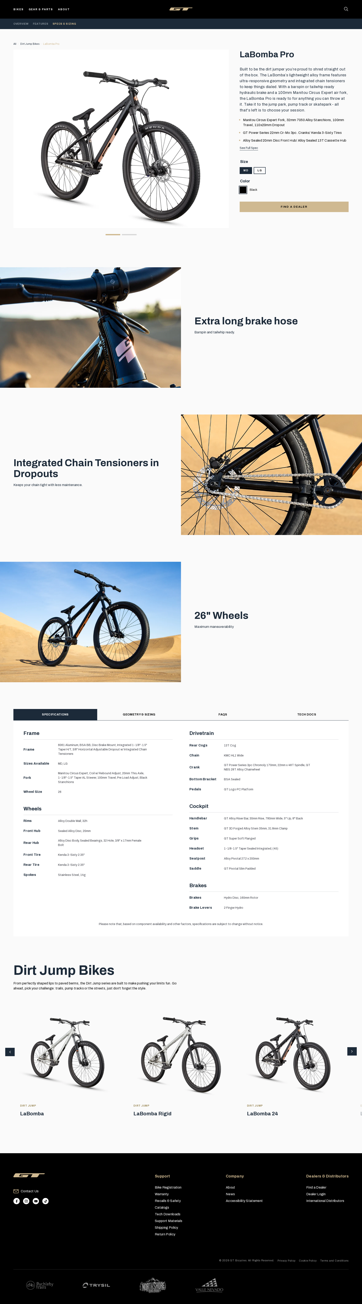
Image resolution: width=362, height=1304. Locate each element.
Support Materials (168, 1221)
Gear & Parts (41, 9)
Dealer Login (316, 1194)
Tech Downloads (167, 1214)
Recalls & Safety (168, 1201)
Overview (21, 23)
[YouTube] (36, 1201)
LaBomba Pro (51, 43)
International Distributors (325, 1201)
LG (259, 170)
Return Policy (165, 1234)
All (15, 43)
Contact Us (30, 1191)
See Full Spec (249, 148)
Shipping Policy (166, 1227)
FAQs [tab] (222, 714)
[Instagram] (26, 1201)
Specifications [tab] (55, 714)
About (64, 9)
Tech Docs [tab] (306, 714)
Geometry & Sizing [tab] (139, 714)
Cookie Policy (308, 1260)
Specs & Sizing (64, 23)
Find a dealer (294, 206)
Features (40, 23)
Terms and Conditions (334, 1260)
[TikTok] (45, 1201)
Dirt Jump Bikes (29, 43)
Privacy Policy (287, 1260)
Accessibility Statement (244, 1201)
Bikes (18, 9)
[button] (352, 1051)
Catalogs (162, 1207)
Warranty (162, 1194)
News (230, 1194)
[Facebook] (16, 1201)
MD (245, 170)
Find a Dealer (316, 1187)
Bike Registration (168, 1187)
